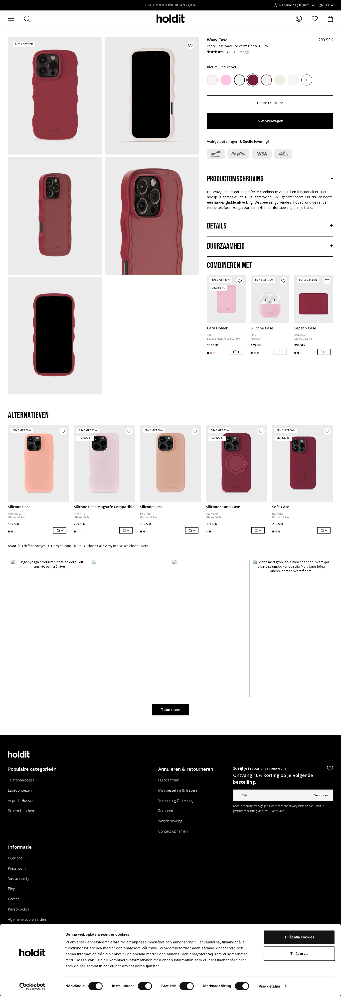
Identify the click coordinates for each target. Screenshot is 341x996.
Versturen (321, 795)
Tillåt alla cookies (299, 937)
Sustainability (18, 878)
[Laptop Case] (313, 299)
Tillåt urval (299, 953)
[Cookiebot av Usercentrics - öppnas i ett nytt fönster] (32, 986)
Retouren (165, 810)
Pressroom (17, 868)
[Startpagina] (12, 546)
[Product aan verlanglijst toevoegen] (190, 45)
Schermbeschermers (24, 810)
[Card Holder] (226, 299)
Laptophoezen (20, 790)
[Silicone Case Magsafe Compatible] (104, 463)
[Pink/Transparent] (212, 80)
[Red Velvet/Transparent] (266, 80)
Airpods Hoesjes (21, 800)
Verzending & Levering (175, 800)
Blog (11, 888)
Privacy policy (18, 909)
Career (13, 899)
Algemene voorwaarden (27, 919)
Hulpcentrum (168, 780)
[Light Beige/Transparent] (293, 80)
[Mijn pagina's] (299, 19)
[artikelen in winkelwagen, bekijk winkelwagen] (330, 19)
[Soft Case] (302, 463)
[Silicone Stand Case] (236, 463)
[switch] (145, 986)
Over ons (15, 858)
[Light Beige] (279, 80)
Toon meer (170, 709)
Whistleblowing (170, 821)
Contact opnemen (173, 831)
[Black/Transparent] (239, 80)
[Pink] (225, 80)
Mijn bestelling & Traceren (178, 790)
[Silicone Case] (270, 299)
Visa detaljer (269, 986)
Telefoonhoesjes (21, 780)
